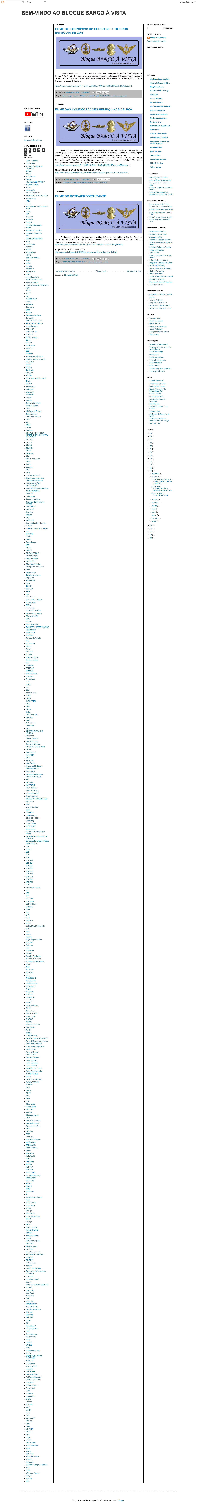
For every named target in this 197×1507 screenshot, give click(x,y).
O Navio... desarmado (158, 134)
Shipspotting (154, 335)
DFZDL (28, 548)
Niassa (28, 1090)
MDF (28, 967)
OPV (27, 1129)
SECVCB (29, 1315)
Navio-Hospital (31, 1060)
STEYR (28, 1353)
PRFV (28, 1224)
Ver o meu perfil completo (156, 41)
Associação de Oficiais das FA (160, 180)
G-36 (28, 682)
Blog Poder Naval (156, 87)
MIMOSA (29, 994)
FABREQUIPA (31, 630)
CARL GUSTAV (31, 414)
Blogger (121, 1500)
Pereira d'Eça (31, 1172)
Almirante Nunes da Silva (160, 83)
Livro (28, 909)
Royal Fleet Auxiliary (33, 1268)
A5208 (28, 174)
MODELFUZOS (31, 1014)
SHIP (28, 1331)
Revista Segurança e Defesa (159, 368)
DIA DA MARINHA (32, 553)
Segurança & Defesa (157, 371)
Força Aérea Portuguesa (158, 303)
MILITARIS (30, 992)
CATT (28, 419)
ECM (28, 583)
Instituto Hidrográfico (156, 266)
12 (151, 529)
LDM (28, 857)
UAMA (28, 1410)
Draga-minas (31, 572)
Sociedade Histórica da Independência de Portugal (159, 420)
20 (151, 452)
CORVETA (30, 509)
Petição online (31, 1178)
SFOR (28, 1320)
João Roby (30, 821)
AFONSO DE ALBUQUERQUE (37, 196)
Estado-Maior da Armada (158, 260)
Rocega (29, 1266)
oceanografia (31, 1107)
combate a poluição (33, 475)
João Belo (30, 812)
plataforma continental (34, 1197)
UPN (28, 1435)
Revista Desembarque (157, 360)
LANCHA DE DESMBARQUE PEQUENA (93, 96)
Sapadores (30, 1296)
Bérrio (28, 340)
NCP (28, 1088)
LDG (27, 855)
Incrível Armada (31, 796)
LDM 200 (29, 866)
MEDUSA (29, 972)
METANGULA (31, 986)
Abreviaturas (30, 176)
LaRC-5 (29, 849)
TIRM (28, 1391)
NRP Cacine (154, 130)
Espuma (29, 622)
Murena (29, 1022)
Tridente (29, 1402)
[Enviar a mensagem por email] (97, 92)
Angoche (29, 247)
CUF (27, 517)
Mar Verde (30, 951)
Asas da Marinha (32, 282)
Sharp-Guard (31, 1326)
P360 (28, 1134)
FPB (27, 663)
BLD (27, 351)
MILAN (28, 989)
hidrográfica (30, 771)
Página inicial (101, 271)
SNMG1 (29, 1345)
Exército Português (156, 300)
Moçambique (31, 1011)
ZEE (27, 1481)
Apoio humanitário (33, 258)
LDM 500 (29, 882)
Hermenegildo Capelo (34, 766)
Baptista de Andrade (33, 315)
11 (151, 532)
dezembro (155, 474)
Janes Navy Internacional (158, 344)
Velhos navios (155, 167)
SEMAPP (29, 1318)
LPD (27, 912)
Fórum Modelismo (156, 329)
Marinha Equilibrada (33, 956)
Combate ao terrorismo (34, 481)
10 (151, 535)
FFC (27, 641)
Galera (28, 695)
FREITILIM (30, 668)
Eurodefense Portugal (157, 384)
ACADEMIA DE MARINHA (35, 182)
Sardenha (29, 1301)
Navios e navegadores (158, 118)
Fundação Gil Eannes (157, 386)
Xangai (28, 1476)
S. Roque (29, 1277)
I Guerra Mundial (32, 793)
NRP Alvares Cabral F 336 (160, 126)
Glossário (29, 717)
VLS (27, 1467)
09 (151, 538)
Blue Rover (30, 362)
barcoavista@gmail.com (33, 140)
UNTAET (29, 1432)
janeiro (154, 521)
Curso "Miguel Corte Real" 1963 (161, 210)
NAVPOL (29, 1085)
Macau (28, 934)
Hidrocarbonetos (32, 769)
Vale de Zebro (31, 1443)
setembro (155, 503)
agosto (154, 506)
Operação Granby (32, 1123)
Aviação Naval (31, 299)
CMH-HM (29, 467)
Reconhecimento (32, 1235)
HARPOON (30, 755)
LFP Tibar (29, 899)
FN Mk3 (29, 654)
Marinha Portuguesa (114, 96)
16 (151, 465)
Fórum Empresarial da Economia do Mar (157, 390)
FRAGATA (29, 665)
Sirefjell (29, 1342)
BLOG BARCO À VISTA (34, 356)
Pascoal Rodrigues (33, 1140)
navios (28, 1077)
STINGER (29, 1361)
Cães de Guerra (32, 406)
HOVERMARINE (32, 791)
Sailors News (155, 155)
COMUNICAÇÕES (33, 491)
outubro (155, 499)
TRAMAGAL (30, 1396)
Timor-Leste (30, 1388)
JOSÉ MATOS (31, 826)
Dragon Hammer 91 (33, 575)
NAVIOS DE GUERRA (34, 1079)
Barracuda (30, 318)
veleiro (28, 1451)
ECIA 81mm (30, 580)
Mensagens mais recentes (65, 271)
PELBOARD (30, 1156)
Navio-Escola (31, 1055)
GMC (28, 720)
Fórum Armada (154, 318)
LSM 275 (29, 920)
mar (27, 948)
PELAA (28, 1151)
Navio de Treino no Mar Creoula (161, 276)
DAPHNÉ (29, 534)
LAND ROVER (31, 844)
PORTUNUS (30, 1214)
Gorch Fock (30, 726)
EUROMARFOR (32, 624)
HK (27, 780)
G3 (27, 687)
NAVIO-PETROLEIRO (34, 1068)
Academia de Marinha (157, 232)
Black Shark (30, 345)
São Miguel (30, 1293)
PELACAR (30, 1153)
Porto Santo (30, 1205)
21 (151, 449)
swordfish (29, 1369)
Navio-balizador (32, 1052)
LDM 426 (29, 879)
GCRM (28, 709)
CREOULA (154, 95)
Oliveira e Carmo (32, 1115)
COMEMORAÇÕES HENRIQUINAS (75, 182)
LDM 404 (29, 877)
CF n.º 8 (29, 442)
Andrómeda (30, 244)
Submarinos (30, 1363)
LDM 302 (29, 871)
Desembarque (67, 96)
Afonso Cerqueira (32, 193)
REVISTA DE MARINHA (34, 1255)
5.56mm (29, 171)
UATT (28, 1413)
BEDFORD (30, 329)
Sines (28, 1340)
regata (28, 1238)
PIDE (28, 1189)
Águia (28, 211)
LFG (27, 893)
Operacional (153, 355)
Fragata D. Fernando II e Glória (160, 263)
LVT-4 (28, 929)
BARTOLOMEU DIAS (34, 321)
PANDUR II (30, 1137)
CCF (27, 422)
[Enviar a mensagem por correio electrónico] (93, 92)
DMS (28, 569)
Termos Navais (31, 1385)
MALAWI (29, 942)
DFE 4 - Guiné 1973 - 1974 (160, 106)
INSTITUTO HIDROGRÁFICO (36, 799)
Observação (30, 1104)
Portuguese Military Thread (159, 332)
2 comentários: (86, 179)
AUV (27, 296)
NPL (27, 1096)
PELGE (28, 1159)
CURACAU (30, 520)
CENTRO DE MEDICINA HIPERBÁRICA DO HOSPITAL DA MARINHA (37, 435)
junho (154, 509)
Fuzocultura (30, 679)
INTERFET (30, 802)
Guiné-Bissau (31, 752)
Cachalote (30, 395)
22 (151, 446)
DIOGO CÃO (30, 561)
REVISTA (29, 1249)
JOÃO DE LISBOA (32, 818)
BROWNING (30, 387)
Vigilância (29, 1462)
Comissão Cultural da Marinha (37, 488)
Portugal (29, 1211)
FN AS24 (29, 652)
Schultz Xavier (31, 1304)
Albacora (29, 219)
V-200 (28, 1440)
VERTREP (30, 1454)
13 (151, 525)
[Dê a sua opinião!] (100, 92)
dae (27, 531)
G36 (27, 690)
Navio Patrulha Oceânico (35, 1046)
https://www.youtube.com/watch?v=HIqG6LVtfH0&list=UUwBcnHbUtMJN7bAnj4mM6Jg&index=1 (92, 165)
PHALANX (30, 1181)
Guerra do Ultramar (33, 744)
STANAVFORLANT (33, 1350)
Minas (28, 1003)
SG (27, 1323)
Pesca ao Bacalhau (33, 1175)
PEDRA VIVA (31, 1145)
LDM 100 (29, 860)
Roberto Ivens (31, 1263)
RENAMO (29, 1244)
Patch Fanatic (154, 404)
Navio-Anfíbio (31, 1049)
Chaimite (29, 448)
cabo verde (30, 392)
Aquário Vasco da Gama (158, 234)
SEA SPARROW (32, 1307)
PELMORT (30, 1161)
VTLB (28, 1470)
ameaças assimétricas (34, 239)
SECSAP (29, 1312)
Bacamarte (30, 307)
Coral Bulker (30, 496)
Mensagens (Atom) (71, 275)
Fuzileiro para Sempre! (159, 114)
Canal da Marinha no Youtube (160, 247)
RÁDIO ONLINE (32, 1230)
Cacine (28, 397)
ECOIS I (29, 586)
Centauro (29, 430)
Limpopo (29, 907)
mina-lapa (30, 1000)
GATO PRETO (31, 701)
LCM (28, 852)
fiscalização (30, 643)
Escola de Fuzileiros (33, 611)
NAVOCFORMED (32, 1082)
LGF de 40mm (31, 904)
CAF (27, 408)
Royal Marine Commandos (36, 1271)
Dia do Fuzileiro (32, 559)
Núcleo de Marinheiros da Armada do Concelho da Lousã (160, 193)
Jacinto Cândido (32, 807)
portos (28, 1208)
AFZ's (28, 201)
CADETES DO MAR (33, 403)
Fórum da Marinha (156, 321)
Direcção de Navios (33, 564)
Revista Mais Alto (155, 363)
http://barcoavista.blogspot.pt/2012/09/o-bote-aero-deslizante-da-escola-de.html (86, 252)
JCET (28, 810)
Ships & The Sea (156, 163)
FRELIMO (29, 671)
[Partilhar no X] (102, 92)
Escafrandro (30, 608)
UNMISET (29, 1429)
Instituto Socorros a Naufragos (160, 268)
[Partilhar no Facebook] (105, 92)
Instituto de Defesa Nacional (159, 306)
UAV (27, 1415)
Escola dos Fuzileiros (34, 613)
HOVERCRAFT (31, 788)
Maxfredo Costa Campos (35, 962)
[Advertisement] (37, 64)
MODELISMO (31, 1016)
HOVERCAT (30, 785)
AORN (28, 255)
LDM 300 (29, 868)
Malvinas (29, 945)
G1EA (28, 685)
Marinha (29, 953)
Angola (28, 250)
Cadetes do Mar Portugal (159, 91)
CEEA (28, 425)
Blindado (29, 354)
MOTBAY (29, 1019)
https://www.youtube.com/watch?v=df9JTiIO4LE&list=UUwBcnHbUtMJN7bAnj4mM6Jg (88, 245)
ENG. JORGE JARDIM (34, 600)
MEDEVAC (30, 970)
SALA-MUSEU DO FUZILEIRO (37, 1285)
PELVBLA (29, 1170)
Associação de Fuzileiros (158, 178)
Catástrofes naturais (33, 417)
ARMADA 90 (30, 271)
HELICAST (30, 760)
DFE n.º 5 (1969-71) (157, 110)
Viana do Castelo (32, 1456)
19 (151, 455)
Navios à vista (155, 122)
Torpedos (29, 1393)
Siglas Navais (31, 1337)
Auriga (28, 293)
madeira (29, 937)
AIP (27, 214)
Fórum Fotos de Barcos (157, 326)
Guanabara (30, 736)
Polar (28, 1200)
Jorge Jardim (31, 823)
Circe (28, 456)
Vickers (28, 1459)
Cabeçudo (30, 389)
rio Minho (29, 1257)
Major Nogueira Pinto (34, 940)
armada (29, 266)
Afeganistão (30, 190)
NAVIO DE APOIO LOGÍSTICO (37, 1038)
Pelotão (29, 1164)
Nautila (28, 1033)
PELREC (29, 1167)
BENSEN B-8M (31, 332)
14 (151, 471)
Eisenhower (30, 597)
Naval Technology (156, 352)
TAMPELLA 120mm (33, 1380)
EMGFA (152, 297)
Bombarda (30, 370)
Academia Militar (32, 185)
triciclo (28, 1399)
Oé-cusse (29, 1109)
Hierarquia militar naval (34, 774)
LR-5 (28, 918)
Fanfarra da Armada (33, 638)
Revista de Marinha (156, 357)
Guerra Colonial (32, 739)
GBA (27, 704)
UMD (28, 1424)
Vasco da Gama (32, 1446)
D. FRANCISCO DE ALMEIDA (37, 529)
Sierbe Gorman (31, 1334)
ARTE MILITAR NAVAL (34, 280)
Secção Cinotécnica (33, 1309)
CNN (28, 472)
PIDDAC (29, 1186)
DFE (27, 545)
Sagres (28, 1282)
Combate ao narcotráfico (35, 478)
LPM (27, 915)
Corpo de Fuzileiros (33, 499)
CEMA (28, 428)
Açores (28, 187)
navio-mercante (32, 1063)
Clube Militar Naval (156, 381)
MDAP (28, 964)
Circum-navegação (33, 459)
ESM (28, 619)
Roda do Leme (155, 151)
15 (151, 468)
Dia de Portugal (32, 556)
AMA (28, 236)
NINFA (28, 1093)
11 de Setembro (32, 161)
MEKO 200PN (31, 981)
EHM (28, 592)
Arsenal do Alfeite (32, 277)
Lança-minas (31, 829)
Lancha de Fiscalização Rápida (37, 841)
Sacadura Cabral (32, 1279)
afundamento (31, 198)
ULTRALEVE (31, 1418)
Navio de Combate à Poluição (37, 1041)
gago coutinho (31, 693)
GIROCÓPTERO (32, 715)
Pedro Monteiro (31, 1148)
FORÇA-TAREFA (32, 657)
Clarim (28, 464)
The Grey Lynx (154, 423)
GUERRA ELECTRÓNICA (35, 747)
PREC (28, 1219)
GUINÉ (28, 749)
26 (151, 433)
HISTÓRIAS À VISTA (33, 777)
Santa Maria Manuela (158, 159)
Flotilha (28, 646)
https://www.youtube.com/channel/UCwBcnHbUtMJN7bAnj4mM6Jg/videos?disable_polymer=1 (91, 173)
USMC (28, 1437)
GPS (27, 728)
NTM (28, 1101)
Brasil (28, 381)
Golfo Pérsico (31, 723)
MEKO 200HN (31, 978)
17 (151, 461)
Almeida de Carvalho (34, 230)
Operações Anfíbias (33, 1126)
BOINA (28, 365)
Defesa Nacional (156, 102)
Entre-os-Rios (31, 602)
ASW (28, 288)
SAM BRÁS (30, 1290)
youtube (124, 96)
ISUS (28, 804)
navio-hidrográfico (32, 1057)
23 (151, 443)
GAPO (28, 698)
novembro (155, 477)
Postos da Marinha (33, 1216)
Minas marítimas (32, 1005)
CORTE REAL (31, 506)
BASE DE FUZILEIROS (34, 324)
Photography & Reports (159, 137)
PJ (27, 1194)
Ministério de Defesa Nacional (160, 308)
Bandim (29, 313)
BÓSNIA (29, 376)
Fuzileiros (76, 96)
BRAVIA (29, 384)
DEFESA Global (156, 99)
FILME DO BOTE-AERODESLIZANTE (80, 196)
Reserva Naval (31, 1246)
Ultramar (29, 1421)
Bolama (29, 367)
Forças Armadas (32, 660)
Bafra (28, 310)
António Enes (31, 252)
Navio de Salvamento (34, 1044)
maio (154, 512)
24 (151, 439)
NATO (28, 1030)
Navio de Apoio (31, 1035)
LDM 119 (29, 863)
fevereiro (155, 518)
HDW (28, 758)
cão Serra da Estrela (33, 411)
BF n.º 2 (29, 343)
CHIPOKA (29, 453)
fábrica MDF (30, 632)
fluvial (28, 649)
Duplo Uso (30, 578)
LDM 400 (29, 874)
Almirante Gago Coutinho (159, 79)
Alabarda (29, 217)
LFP (27, 896)
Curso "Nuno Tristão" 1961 (159, 204)
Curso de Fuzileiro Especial (36, 523)
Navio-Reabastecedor (34, 1071)
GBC (28, 706)
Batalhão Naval (31, 326)
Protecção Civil (31, 1227)
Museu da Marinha (33, 1025)
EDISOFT (29, 589)
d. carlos (29, 526)
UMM (28, 1426)
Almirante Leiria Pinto (34, 233)
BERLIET (29, 334)
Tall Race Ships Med (33, 1377)
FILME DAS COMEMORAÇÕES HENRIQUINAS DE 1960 (93, 109)
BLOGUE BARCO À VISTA (35, 359)
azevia (28, 302)
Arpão (28, 274)
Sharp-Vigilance (32, 1329)
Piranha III (30, 1192)
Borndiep (29, 373)
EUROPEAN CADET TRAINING (37, 627)
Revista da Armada (33, 1252)
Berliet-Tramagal (32, 337)
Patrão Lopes (31, 1142)
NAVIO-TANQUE (32, 1074)
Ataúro (28, 291)
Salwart (29, 1287)
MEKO (28, 975)
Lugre (28, 923)
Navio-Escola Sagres (157, 279)
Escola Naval (154, 253)
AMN (28, 241)
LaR (27, 846)
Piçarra (28, 1183)
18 (151, 458)
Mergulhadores (31, 983)
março (154, 515)
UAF (27, 1407)
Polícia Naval (31, 1203)
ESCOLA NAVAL (32, 616)
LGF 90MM (30, 901)
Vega (28, 1448)
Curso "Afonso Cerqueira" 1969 (160, 217)
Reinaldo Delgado (33, 1241)
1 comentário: (85, 92)
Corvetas (29, 512)
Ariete (28, 263)
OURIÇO (29, 1131)
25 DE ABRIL (31, 164)
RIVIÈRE (29, 1260)
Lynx (28, 931)
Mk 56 (28, 1008)
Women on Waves (32, 1473)
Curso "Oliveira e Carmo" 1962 (160, 207)
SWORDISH (30, 1372)
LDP (27, 885)
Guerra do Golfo (32, 741)
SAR (27, 1298)
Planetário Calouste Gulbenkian (161, 282)
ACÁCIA (29, 179)
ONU (28, 1118)
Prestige (29, 1222)
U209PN (29, 1404)
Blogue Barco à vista (158, 38)
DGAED (29, 550)
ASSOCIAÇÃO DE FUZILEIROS (37, 285)
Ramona (29, 1233)
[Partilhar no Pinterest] (108, 92)
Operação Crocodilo (33, 1120)
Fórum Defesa (154, 324)
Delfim (28, 539)
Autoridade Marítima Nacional (160, 240)
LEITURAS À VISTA (33, 888)
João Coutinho (31, 815)
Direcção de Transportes (35, 567)
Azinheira (29, 304)
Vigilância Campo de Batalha (36, 1465)
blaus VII (29, 348)
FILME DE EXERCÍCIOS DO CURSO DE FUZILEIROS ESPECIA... (161, 481)
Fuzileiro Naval (31, 674)
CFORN (29, 445)
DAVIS (28, 537)
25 (151, 436)
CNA (28, 470)
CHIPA (28, 451)
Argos (28, 261)
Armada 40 (30, 269)
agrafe (28, 204)
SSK (27, 1348)
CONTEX (29, 494)
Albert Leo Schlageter (34, 225)
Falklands (29, 635)
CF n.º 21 (29, 440)
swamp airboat (31, 1366)
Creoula (29, 515)
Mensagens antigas (134, 271)
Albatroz (29, 222)
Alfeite (28, 228)
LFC (27, 890)
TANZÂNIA (30, 1383)
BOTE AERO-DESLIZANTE (72, 262)
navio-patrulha (31, 1066)
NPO (28, 1098)
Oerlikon (29, 1112)
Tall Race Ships (32, 1374)
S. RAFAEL (30, 1274)
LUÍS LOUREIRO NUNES (35, 926)
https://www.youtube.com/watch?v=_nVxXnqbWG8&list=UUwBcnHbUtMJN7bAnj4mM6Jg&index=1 (93, 86)
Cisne (28, 462)
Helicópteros (30, 763)
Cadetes (29, 400)
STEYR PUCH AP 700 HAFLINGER (34, 1357)
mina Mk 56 (30, 997)
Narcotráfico (30, 1027)
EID (27, 594)
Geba (28, 712)
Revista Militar (154, 365)
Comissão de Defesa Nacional (160, 295)
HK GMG (29, 782)
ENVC (28, 605)
